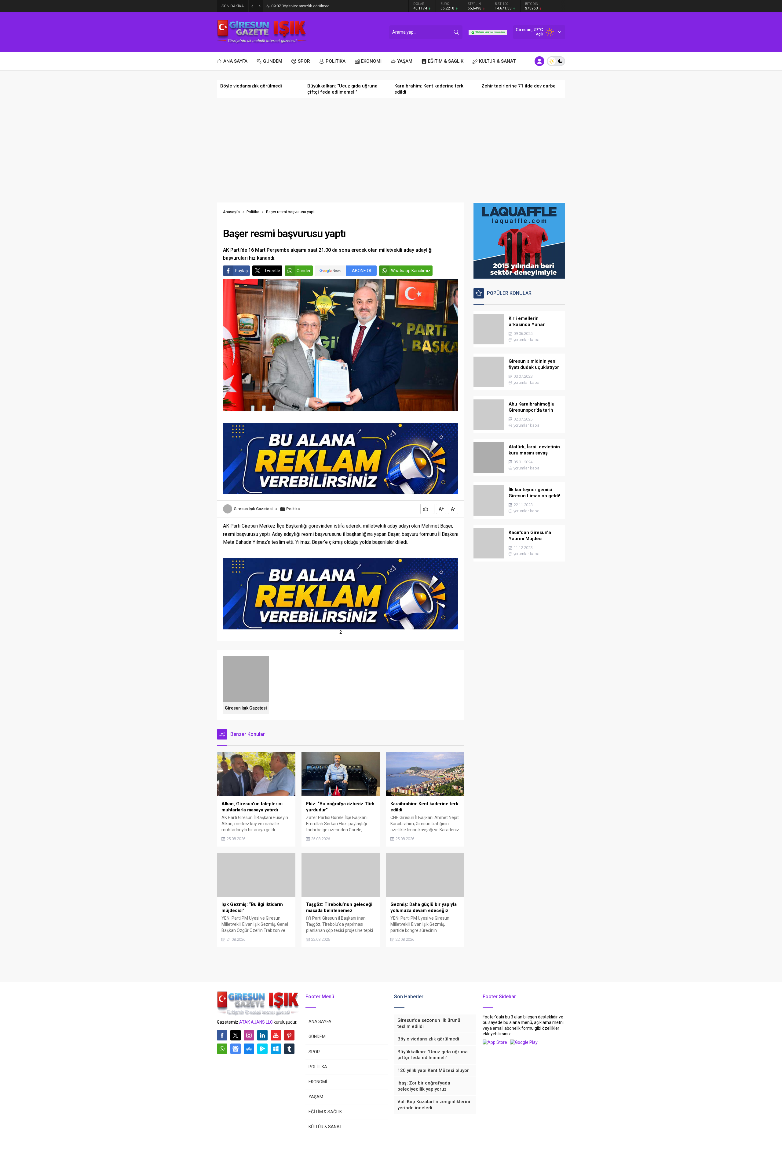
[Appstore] (249, 1049)
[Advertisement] (391, 150)
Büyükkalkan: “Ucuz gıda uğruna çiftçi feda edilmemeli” (324, 6)
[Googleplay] (262, 1049)
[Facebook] (222, 1035)
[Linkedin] (262, 1035)
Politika (253, 211)
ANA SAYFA (320, 1021)
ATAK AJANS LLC (256, 1022)
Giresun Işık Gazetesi (253, 508)
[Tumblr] (289, 1049)
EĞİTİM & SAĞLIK (325, 1111)
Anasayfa (231, 211)
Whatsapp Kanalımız (410, 270)
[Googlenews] (235, 1049)
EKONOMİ (318, 1081)
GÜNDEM (317, 1036)
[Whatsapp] (222, 1049)
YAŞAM (316, 1096)
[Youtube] (276, 1035)
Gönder (304, 270)
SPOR (314, 1051)
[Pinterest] (289, 1035)
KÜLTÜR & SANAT (325, 1126)
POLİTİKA (318, 1066)
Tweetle (272, 270)
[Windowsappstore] (276, 1049)
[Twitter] (235, 1035)
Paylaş (241, 270)
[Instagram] (249, 1035)
